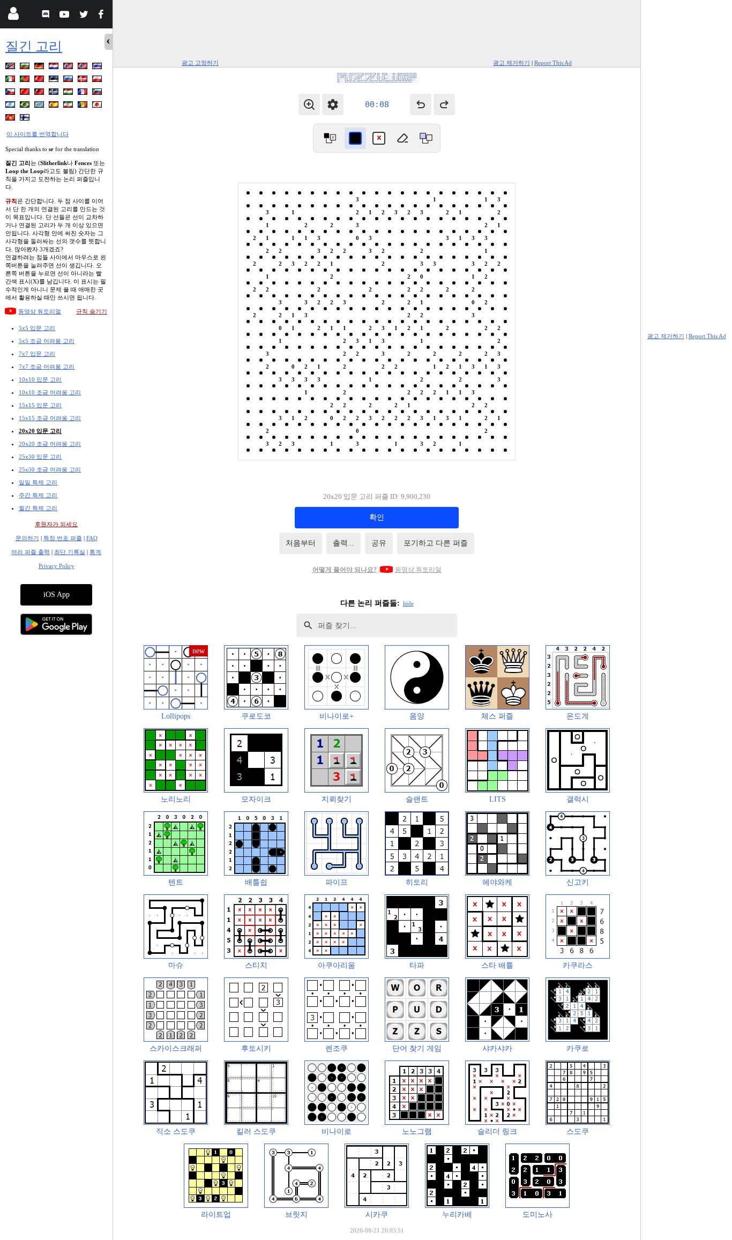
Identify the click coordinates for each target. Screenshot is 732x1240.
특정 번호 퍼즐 (62, 538)
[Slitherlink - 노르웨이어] (69, 68)
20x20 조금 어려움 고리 (50, 443)
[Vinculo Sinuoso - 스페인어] (55, 106)
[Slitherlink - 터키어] (40, 81)
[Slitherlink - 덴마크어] (83, 81)
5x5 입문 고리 (37, 328)
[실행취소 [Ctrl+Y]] (444, 104)
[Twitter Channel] (84, 16)
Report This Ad (553, 62)
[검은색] (355, 138)
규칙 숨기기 (91, 311)
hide (408, 603)
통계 (95, 552)
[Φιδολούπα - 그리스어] (40, 106)
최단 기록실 (69, 552)
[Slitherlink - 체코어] (11, 93)
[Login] (13, 16)
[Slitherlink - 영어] (11, 68)
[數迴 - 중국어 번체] (40, 93)
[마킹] (379, 138)
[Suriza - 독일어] (40, 68)
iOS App (56, 595)
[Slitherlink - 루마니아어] (83, 106)
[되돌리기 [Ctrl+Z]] (420, 104)
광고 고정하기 (200, 62)
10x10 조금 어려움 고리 (50, 392)
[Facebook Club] (103, 16)
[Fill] (426, 138)
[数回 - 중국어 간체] (26, 93)
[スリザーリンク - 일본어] (98, 106)
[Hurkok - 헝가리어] (69, 93)
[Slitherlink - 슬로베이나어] (98, 93)
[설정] (332, 104)
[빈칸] (402, 138)
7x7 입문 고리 (37, 353)
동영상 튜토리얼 (39, 311)
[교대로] (329, 138)
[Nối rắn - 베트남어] (11, 119)
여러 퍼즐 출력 (30, 552)
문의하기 (27, 538)
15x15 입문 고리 (40, 405)
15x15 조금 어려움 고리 (50, 418)
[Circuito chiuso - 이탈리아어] (11, 81)
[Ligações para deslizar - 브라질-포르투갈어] (26, 106)
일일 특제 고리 (38, 482)
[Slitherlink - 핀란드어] (26, 119)
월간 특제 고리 (38, 508)
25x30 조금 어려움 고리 (50, 469)
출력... (343, 543)
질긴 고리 (33, 46)
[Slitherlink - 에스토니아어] (55, 81)
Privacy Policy (56, 566)
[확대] (309, 104)
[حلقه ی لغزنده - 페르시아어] (69, 106)
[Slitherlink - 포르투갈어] (26, 81)
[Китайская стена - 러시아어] (69, 81)
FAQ (92, 538)
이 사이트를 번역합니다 (37, 134)
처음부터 (301, 543)
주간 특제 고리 (38, 495)
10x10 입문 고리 (40, 379)
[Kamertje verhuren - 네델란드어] (55, 68)
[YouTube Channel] (65, 16)
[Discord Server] (47, 16)
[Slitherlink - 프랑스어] (83, 93)
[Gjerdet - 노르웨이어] (83, 68)
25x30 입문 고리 (40, 456)
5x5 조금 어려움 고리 (46, 341)
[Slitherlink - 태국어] (98, 68)
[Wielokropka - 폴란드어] (98, 81)
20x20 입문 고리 (40, 431)
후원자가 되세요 (56, 524)
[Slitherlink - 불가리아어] (26, 68)
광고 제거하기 (511, 62)
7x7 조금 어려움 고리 (46, 366)
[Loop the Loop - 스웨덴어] (55, 93)
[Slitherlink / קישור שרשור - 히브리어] (11, 106)
